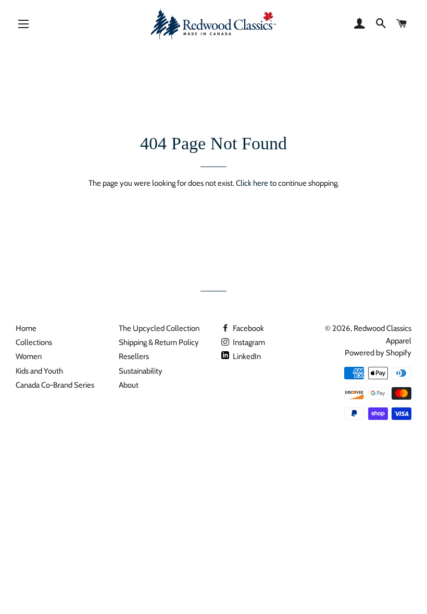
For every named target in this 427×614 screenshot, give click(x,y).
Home (26, 328)
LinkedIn (246, 356)
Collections (34, 342)
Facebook (247, 328)
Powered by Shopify (378, 352)
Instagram (248, 342)
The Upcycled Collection (159, 328)
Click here (252, 183)
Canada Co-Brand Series (55, 385)
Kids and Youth (39, 371)
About (129, 385)
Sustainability (140, 371)
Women (29, 356)
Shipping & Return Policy (159, 342)
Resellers (134, 356)
